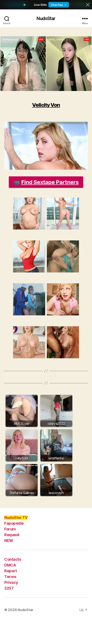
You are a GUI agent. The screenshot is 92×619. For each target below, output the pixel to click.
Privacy (11, 582)
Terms (10, 576)
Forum (10, 529)
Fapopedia (14, 523)
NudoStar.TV (16, 517)
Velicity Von (46, 105)
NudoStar (46, 18)
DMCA (10, 565)
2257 (8, 588)
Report (10, 571)
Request (11, 535)
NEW (8, 540)
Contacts (12, 559)
